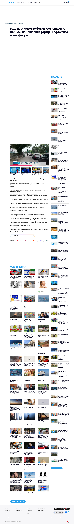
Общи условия (38, 517)
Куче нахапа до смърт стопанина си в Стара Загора (63, 335)
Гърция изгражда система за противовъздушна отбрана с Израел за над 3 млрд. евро (63, 221)
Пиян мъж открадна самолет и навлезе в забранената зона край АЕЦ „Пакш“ (63, 139)
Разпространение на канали (18, 517)
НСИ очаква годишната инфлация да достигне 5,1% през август (15, 348)
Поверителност (43, 517)
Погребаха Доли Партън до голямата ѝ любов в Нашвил (15, 290)
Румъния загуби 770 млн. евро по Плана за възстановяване (43, 277)
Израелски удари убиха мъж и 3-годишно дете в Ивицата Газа (15, 493)
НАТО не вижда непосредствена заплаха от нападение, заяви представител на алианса (43, 423)
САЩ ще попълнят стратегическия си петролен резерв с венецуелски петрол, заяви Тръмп (28, 452)
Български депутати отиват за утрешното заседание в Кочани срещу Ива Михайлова (43, 437)
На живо (36, 2)
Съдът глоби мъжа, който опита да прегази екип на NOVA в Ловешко (63, 259)
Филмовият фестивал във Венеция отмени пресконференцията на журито (43, 451)
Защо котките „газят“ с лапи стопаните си (29, 407)
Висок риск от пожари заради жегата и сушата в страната (63, 447)
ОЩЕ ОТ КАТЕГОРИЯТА (18, 501)
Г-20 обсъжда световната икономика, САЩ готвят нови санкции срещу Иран (29, 321)
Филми (28, 513)
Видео (6, 513)
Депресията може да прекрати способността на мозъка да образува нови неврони (29, 423)
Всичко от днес (7, 510)
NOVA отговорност (41, 508)
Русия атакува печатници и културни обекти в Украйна (29, 290)
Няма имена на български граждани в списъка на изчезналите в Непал (43, 335)
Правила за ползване (53, 517)
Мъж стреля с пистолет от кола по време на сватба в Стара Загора (63, 117)
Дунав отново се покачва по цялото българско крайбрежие (63, 454)
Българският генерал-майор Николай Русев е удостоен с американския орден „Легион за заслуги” (29, 335)
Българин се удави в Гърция (42, 303)
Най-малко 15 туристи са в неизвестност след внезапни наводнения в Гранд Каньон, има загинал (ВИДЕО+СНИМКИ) (43, 350)
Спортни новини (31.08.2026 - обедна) (63, 236)
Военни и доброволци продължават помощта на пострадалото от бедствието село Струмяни (63, 422)
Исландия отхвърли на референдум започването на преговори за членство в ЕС (43, 495)
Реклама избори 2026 (10, 517)
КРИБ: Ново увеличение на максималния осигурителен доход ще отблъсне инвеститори (63, 199)
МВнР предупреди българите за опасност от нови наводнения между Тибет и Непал (29, 349)
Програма (23, 2)
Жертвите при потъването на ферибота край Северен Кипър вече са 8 (43, 378)
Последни (6, 508)
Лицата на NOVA (19, 510)
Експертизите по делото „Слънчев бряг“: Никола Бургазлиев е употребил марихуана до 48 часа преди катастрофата (63, 168)
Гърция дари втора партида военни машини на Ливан (15, 465)
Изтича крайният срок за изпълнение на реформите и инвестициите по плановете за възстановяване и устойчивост (15, 306)
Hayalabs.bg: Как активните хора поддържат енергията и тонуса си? (63, 357)
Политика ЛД (48, 517)
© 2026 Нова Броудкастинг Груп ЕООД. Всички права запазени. (13, 521)
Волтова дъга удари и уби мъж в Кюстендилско (63, 213)
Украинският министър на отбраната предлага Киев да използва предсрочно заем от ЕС (16, 481)
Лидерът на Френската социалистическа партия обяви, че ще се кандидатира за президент (29, 466)
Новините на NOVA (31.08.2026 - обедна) (63, 282)
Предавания (29, 510)
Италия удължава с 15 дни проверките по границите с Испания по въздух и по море (63, 230)
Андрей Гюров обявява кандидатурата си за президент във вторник (63, 414)
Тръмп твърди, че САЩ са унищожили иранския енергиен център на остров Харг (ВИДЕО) (29, 393)
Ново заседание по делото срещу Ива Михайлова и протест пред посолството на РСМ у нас (15, 393)
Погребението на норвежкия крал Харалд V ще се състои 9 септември (15, 437)
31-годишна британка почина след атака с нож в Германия (15, 421)
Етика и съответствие (60, 517)
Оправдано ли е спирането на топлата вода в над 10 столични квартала (63, 131)
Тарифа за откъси (25, 517)
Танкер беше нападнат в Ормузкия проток (43, 407)
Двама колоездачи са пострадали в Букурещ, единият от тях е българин (15, 451)
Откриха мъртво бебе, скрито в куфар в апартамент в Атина (15, 334)
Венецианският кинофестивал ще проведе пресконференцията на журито (29, 305)
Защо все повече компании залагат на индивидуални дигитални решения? (63, 389)
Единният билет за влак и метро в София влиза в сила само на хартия (63, 381)
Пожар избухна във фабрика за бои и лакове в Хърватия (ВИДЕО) (15, 364)
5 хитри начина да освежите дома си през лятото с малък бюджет (63, 397)
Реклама (6, 517)
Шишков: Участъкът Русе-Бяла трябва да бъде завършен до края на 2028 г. (63, 275)
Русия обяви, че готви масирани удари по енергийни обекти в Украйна (28, 494)
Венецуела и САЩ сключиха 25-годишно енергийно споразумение (42, 481)
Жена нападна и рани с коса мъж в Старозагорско (63, 153)
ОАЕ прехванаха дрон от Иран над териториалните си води (29, 365)
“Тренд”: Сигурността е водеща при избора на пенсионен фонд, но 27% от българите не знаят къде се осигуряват (63, 291)
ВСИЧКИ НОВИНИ (57, 468)
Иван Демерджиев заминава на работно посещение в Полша (63, 103)
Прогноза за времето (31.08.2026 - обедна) (63, 243)
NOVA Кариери (40, 510)
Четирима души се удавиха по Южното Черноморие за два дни (63, 460)
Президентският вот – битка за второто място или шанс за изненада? (63, 432)
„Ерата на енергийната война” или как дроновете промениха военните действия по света (15, 408)
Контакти (34, 517)
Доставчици (30, 517)
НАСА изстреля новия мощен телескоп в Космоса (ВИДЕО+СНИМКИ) (42, 466)
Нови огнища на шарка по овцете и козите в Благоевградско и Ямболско (63, 365)
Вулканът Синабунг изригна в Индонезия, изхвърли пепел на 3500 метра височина (15, 321)
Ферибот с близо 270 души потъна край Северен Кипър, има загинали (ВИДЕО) (28, 481)
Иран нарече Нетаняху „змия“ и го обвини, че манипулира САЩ (29, 277)
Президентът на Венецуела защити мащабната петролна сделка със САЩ (43, 321)
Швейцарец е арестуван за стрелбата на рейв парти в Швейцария (15, 277)
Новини (18, 2)
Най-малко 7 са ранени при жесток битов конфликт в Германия (43, 392)
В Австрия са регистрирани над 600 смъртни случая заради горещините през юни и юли (29, 437)
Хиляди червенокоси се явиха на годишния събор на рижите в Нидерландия (29, 378)
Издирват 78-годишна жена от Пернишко (63, 124)
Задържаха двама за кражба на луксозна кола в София (63, 306)
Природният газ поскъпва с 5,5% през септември (63, 329)
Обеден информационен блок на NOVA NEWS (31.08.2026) (63, 96)
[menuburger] (5, 2)
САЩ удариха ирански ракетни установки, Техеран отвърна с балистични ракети (43, 365)
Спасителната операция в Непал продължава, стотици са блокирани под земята (15, 379)
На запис (30, 2)
